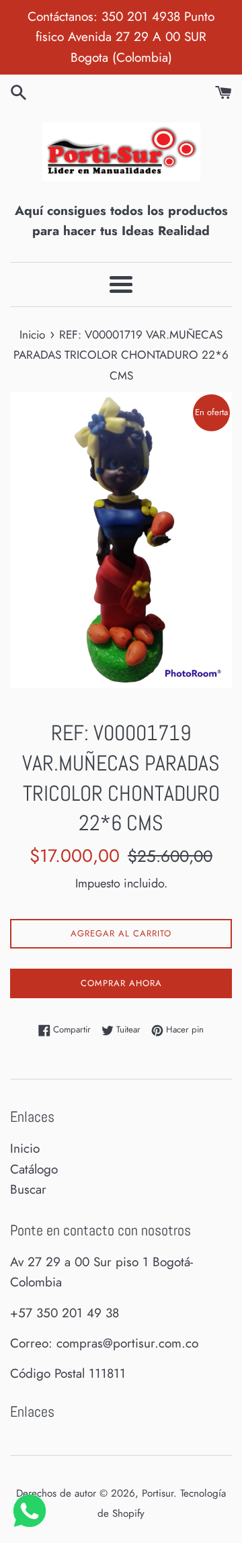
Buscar (28, 1189)
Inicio (25, 1148)
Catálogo (34, 1169)
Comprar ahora (121, 983)
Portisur (157, 1493)
